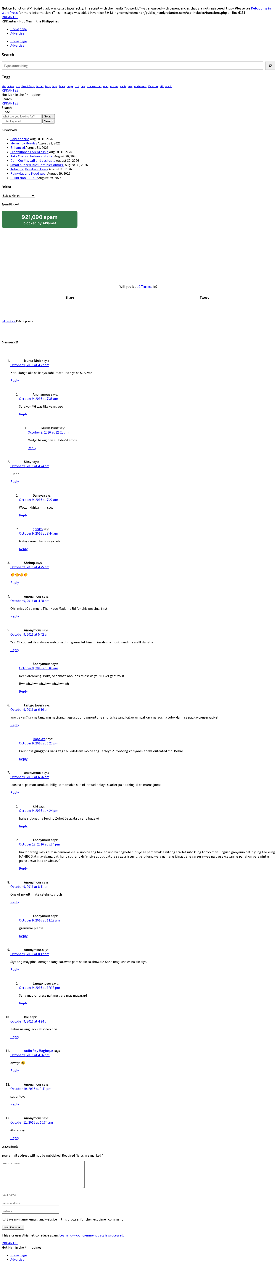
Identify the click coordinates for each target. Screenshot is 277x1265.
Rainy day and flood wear (28, 173)
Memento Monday (23, 143)
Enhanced (17, 147)
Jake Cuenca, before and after (32, 156)
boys (54, 86)
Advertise (17, 33)
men (105, 86)
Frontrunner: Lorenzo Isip (29, 152)
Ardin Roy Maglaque (38, 1050)
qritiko (38, 529)
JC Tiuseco (145, 286)
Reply (14, 380)
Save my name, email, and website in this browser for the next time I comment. (65, 1219)
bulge (70, 86)
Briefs (62, 86)
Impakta (39, 739)
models (114, 86)
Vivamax (153, 86)
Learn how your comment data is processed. (91, 1235)
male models (94, 86)
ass (18, 86)
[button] (7, 99)
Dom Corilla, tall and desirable (32, 160)
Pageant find (19, 139)
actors (10, 86)
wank (168, 86)
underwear (140, 86)
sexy (130, 86)
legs (83, 86)
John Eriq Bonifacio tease (29, 169)
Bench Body (28, 86)
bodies (39, 86)
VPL (162, 86)
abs (4, 86)
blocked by (40, 219)
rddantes (9, 321)
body (48, 86)
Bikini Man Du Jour (24, 178)
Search (48, 116)
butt (77, 86)
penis (123, 86)
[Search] (270, 66)
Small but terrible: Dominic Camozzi (37, 165)
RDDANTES (10, 17)
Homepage (18, 29)
